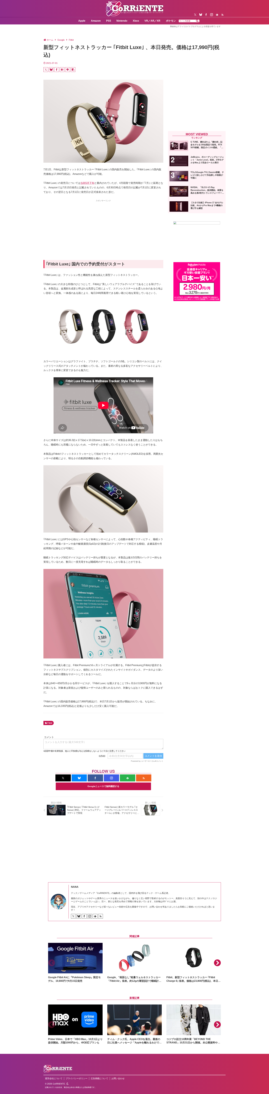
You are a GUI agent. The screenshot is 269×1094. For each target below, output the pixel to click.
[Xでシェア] (45, 69)
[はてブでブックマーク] (62, 69)
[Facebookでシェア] (56, 69)
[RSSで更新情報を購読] (222, 14)
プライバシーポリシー (76, 1078)
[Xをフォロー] (195, 14)
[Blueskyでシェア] (51, 69)
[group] (75, 963)
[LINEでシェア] (67, 69)
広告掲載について (99, 1078)
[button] (197, 21)
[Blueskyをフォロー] (200, 14)
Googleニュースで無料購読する (103, 786)
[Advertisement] (103, 224)
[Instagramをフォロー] (211, 14)
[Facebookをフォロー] (206, 14)
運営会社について (53, 1078)
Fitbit (49, 723)
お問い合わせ (118, 1078)
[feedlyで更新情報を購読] (217, 14)
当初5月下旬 (87, 183)
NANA (74, 887)
